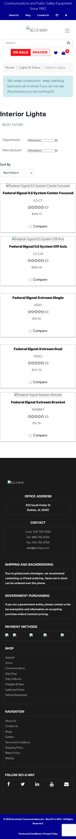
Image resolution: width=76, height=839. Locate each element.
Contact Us (43, 15)
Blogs (8, 731)
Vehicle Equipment (16, 695)
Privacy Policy (50, 834)
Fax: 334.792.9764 (38, 542)
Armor (9, 663)
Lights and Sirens (14, 689)
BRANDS (40, 52)
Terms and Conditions (17, 742)
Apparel (9, 657)
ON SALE (20, 52)
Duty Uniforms (13, 679)
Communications (15, 668)
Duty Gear (11, 673)
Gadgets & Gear (14, 684)
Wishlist (9, 758)
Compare (40, 226)
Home (9, 67)
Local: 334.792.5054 (38, 531)
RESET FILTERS (12, 125)
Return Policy (12, 753)
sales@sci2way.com (38, 548)
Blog (28, 15)
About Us (14, 15)
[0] (61, 52)
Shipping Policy (14, 747)
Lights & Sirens (29, 67)
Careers (9, 737)
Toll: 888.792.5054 (38, 537)
